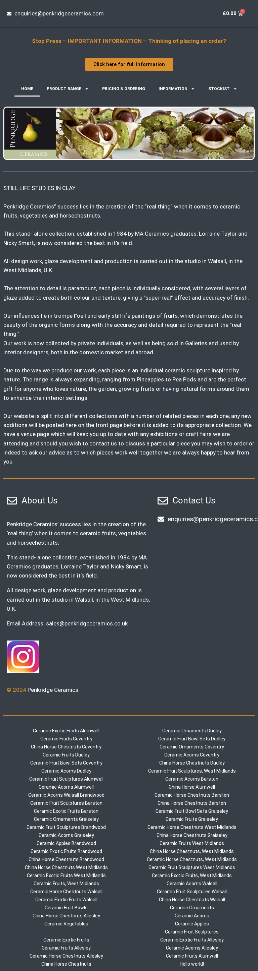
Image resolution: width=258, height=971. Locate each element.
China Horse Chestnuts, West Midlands (192, 851)
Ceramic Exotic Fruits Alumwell (66, 730)
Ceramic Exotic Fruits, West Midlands (192, 875)
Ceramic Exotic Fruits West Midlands (66, 875)
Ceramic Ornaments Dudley (192, 730)
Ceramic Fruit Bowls (66, 907)
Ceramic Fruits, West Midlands (66, 883)
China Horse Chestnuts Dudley (192, 763)
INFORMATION (173, 88)
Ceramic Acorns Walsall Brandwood (66, 795)
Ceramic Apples (192, 923)
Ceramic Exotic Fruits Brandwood (66, 851)
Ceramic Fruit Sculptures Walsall (192, 891)
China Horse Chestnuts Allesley (66, 915)
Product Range (64, 88)
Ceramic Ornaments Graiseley (66, 819)
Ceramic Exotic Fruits (66, 940)
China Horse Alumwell (192, 787)
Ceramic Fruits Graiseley (192, 819)
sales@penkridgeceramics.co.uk (87, 623)
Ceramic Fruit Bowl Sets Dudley (191, 738)
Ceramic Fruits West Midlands (192, 843)
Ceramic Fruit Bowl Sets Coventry (66, 763)
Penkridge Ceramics (53, 689)
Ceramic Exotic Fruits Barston (66, 811)
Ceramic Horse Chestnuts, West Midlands (192, 859)
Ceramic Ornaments (192, 907)
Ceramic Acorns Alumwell (66, 787)
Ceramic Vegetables (66, 923)
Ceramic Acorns (192, 915)
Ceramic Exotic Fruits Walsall (66, 899)
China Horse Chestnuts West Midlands (66, 867)
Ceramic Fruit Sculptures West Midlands (191, 867)
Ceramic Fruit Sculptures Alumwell (66, 779)
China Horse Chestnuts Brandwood (66, 859)
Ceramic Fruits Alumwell (192, 956)
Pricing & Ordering (123, 88)
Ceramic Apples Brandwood (66, 843)
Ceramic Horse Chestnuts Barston (192, 795)
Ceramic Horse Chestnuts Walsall (66, 891)
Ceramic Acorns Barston (191, 779)
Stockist (219, 88)
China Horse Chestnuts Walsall (192, 899)
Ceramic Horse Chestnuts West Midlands (191, 827)
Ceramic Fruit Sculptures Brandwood (66, 827)
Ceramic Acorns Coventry (191, 754)
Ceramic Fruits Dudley (66, 754)
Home (27, 88)
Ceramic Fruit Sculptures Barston (66, 803)
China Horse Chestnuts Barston (192, 803)
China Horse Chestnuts (66, 964)
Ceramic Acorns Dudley (66, 771)
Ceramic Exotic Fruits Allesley (192, 940)
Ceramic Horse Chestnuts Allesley (66, 956)
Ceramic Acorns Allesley (192, 948)
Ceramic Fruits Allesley (66, 948)
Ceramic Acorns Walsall (192, 883)
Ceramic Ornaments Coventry (192, 746)
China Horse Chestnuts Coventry (66, 746)
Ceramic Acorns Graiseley (66, 835)
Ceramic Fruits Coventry (66, 738)
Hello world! (192, 964)
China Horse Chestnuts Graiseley (192, 835)
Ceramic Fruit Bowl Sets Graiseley (192, 811)
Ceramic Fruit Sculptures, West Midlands (192, 771)
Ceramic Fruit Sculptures (192, 931)
